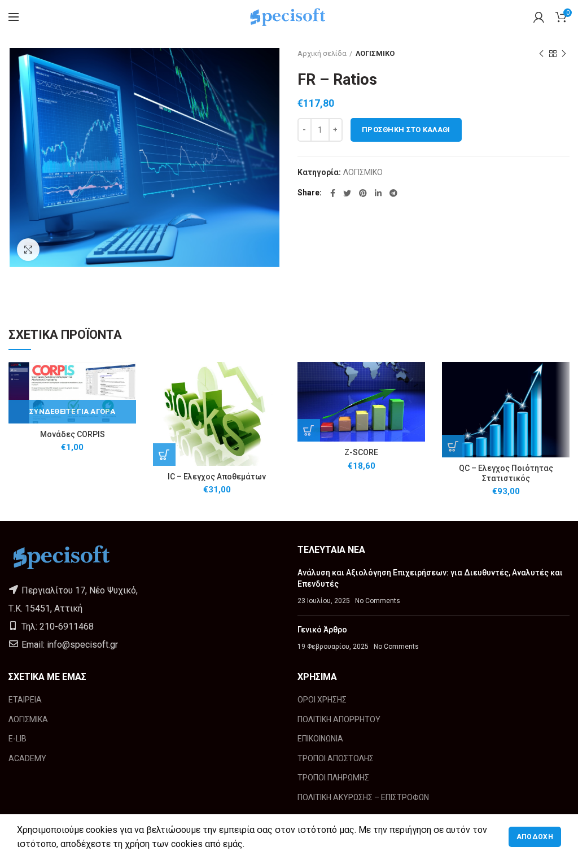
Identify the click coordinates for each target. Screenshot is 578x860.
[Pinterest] (363, 193)
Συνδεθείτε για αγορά (72, 411)
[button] (164, 454)
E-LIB (17, 738)
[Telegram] (393, 193)
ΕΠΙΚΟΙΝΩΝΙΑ (320, 738)
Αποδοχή (534, 837)
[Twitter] (347, 193)
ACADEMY (27, 758)
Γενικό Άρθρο (322, 629)
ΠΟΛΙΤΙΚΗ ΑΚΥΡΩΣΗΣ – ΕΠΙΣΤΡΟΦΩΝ (363, 797)
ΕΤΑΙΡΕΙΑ (25, 699)
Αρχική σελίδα (322, 53)
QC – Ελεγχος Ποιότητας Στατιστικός (506, 473)
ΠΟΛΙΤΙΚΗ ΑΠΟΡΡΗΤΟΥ (338, 719)
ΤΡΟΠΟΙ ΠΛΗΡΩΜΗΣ (333, 777)
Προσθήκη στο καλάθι (406, 129)
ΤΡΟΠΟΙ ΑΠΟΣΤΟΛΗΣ (335, 758)
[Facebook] (332, 193)
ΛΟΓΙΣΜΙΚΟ (375, 53)
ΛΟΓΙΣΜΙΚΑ (28, 719)
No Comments (377, 601)
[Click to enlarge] (28, 249)
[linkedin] (378, 193)
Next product (564, 53)
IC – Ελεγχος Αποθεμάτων (217, 476)
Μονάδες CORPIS (72, 434)
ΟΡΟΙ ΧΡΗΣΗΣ (322, 699)
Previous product (541, 53)
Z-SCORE (361, 452)
